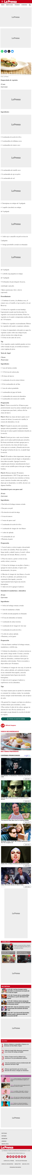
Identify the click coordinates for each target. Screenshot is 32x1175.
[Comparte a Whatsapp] (2, 51)
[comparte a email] (12, 51)
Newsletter (18, 1164)
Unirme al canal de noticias (17, 719)
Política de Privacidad (21, 1160)
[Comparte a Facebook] (5, 51)
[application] (16, 741)
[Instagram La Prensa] (13, 1157)
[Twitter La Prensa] (10, 1157)
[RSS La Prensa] (25, 1157)
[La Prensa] (7, 1147)
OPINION (4, 1141)
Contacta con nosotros (7, 1164)
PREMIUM (4, 1138)
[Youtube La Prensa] (16, 1157)
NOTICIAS (4, 1133)
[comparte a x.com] (9, 51)
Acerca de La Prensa (9, 1160)
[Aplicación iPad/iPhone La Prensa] (19, 1157)
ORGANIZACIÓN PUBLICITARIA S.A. (16, 1153)
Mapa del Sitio (25, 1164)
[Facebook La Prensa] (7, 1157)
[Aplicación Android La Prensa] (22, 1157)
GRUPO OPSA (5, 1144)
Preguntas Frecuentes (15, 1167)
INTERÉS (4, 1136)
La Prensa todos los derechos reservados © (16, 1150)
